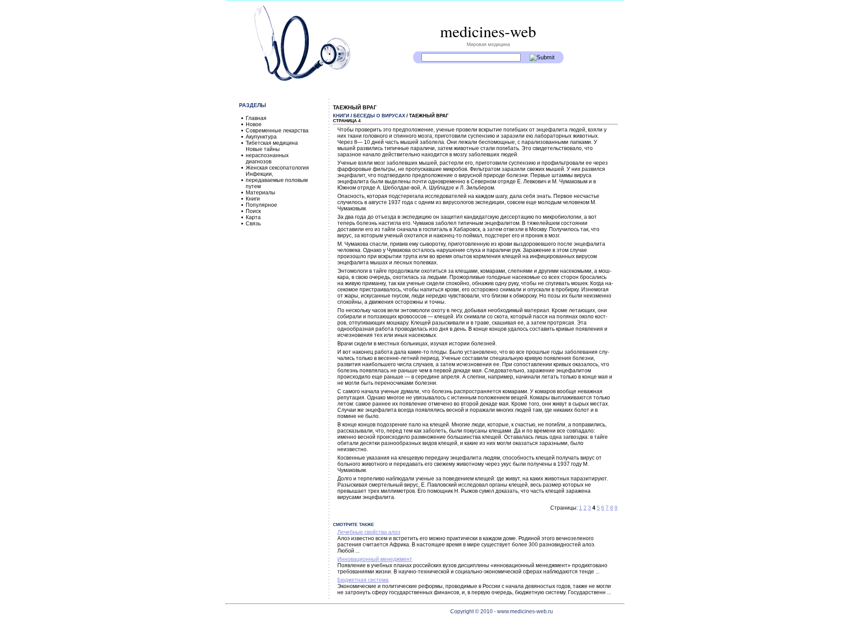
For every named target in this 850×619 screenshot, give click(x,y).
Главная (256, 118)
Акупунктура (261, 137)
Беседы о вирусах (379, 115)
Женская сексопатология (277, 168)
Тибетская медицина (272, 143)
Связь (253, 224)
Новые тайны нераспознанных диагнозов (267, 155)
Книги (253, 199)
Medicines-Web (488, 31)
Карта (253, 217)
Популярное (261, 205)
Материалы (260, 193)
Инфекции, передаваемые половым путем (277, 180)
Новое (254, 124)
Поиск (253, 211)
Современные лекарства (277, 131)
